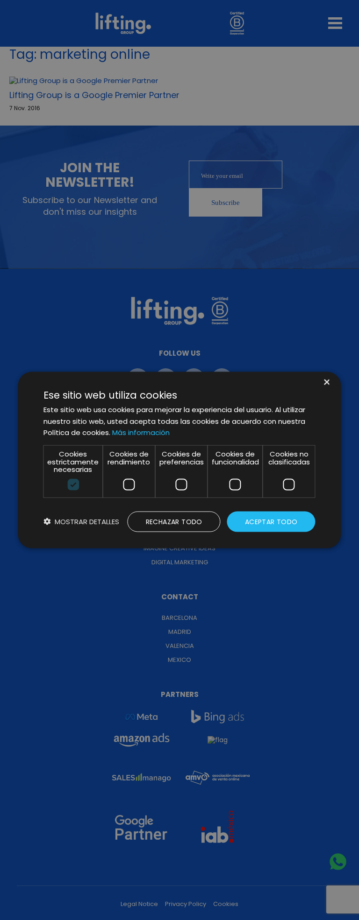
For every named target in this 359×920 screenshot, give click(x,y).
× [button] (326, 382)
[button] (81, 521)
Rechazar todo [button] (174, 521)
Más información (141, 432)
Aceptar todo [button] (271, 521)
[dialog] (179, 460)
